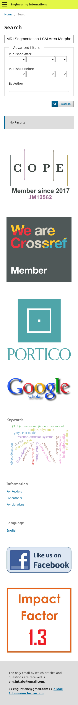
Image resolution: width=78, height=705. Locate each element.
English (11, 530)
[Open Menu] (4, 4)
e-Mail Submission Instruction (36, 691)
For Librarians (15, 504)
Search (66, 103)
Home (8, 14)
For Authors (14, 498)
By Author (16, 83)
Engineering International (29, 4)
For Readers (14, 491)
